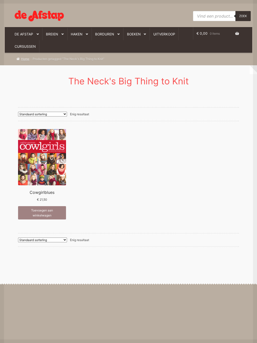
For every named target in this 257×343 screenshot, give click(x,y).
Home (25, 59)
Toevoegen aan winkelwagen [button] (42, 212)
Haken (76, 34)
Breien (52, 34)
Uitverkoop (164, 34)
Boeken (134, 34)
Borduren (104, 34)
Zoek (243, 16)
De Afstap (24, 34)
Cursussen (25, 46)
